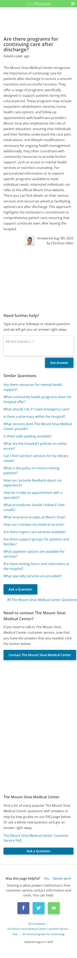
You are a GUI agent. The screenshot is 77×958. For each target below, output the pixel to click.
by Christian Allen (60, 243)
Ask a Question (20, 589)
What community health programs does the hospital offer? (37, 399)
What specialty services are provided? (32, 576)
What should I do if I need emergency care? (36, 409)
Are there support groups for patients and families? (36, 541)
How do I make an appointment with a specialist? (32, 495)
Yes (46, 878)
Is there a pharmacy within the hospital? (34, 416)
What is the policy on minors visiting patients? (31, 470)
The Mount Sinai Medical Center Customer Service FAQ (36, 838)
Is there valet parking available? (27, 436)
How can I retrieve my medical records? (33, 524)
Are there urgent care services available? (34, 532)
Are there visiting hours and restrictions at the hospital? (36, 566)
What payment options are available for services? (34, 554)
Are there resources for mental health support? (32, 387)
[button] (73, 3)
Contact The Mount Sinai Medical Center (40, 655)
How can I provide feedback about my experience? (32, 482)
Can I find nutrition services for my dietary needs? (35, 458)
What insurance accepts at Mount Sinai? (34, 517)
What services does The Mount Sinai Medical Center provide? (37, 426)
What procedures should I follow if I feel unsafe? (33, 507)
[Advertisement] (38, 279)
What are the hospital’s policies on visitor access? (35, 446)
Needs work (62, 878)
